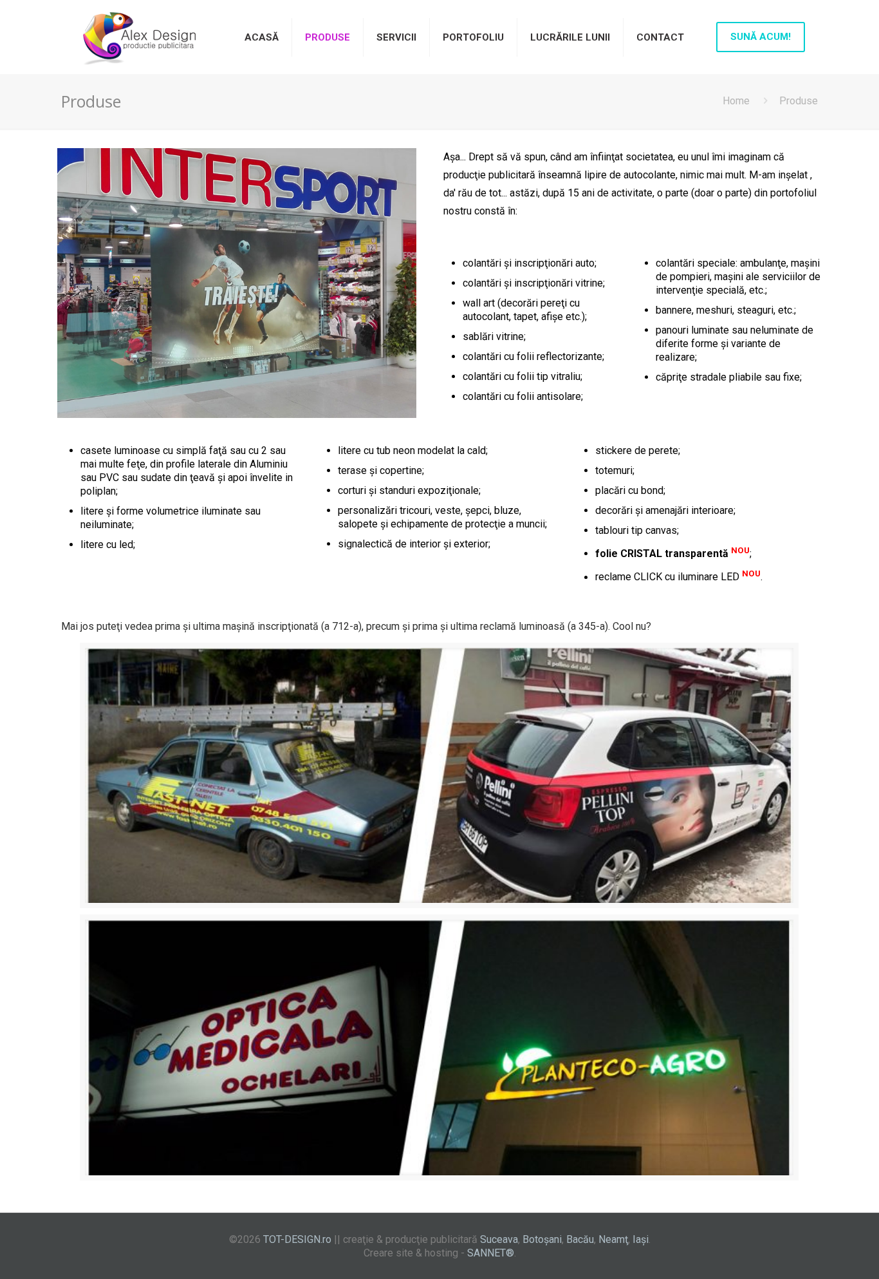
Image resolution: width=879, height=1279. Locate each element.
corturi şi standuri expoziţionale (408, 490)
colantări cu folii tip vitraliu (521, 376)
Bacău (580, 1239)
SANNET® (490, 1253)
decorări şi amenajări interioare (664, 510)
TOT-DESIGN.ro (297, 1239)
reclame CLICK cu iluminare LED (667, 577)
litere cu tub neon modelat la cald (412, 450)
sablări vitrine (493, 336)
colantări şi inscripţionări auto (529, 263)
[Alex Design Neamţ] (138, 37)
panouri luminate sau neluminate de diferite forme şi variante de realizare (734, 343)
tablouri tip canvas (636, 530)
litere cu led (106, 544)
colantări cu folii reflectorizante (532, 356)
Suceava (499, 1239)
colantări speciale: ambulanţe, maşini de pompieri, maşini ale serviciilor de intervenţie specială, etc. (738, 276)
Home (736, 101)
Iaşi (641, 1239)
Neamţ (613, 1239)
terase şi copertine (380, 470)
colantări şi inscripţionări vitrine (533, 283)
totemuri (614, 470)
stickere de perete (636, 450)
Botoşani (542, 1239)
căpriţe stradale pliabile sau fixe (728, 377)
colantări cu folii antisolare (522, 396)
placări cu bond (629, 490)
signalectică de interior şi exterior (413, 544)
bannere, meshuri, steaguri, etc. (725, 310)
